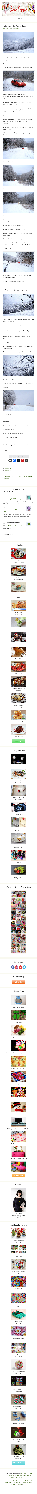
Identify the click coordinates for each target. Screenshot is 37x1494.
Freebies (25, 1484)
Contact (30, 1473)
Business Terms (18, 1477)
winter (9, 468)
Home (20, 1482)
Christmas (18, 1481)
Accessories (15, 1482)
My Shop (25, 1477)
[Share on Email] (26, 461)
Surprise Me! (18, 1175)
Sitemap (12, 1477)
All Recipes (18, 741)
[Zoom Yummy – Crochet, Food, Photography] (18, 9)
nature (6, 468)
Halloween (29, 1482)
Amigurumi (19, 1484)
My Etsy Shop (19, 982)
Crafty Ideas (16, 1475)
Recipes (29, 1475)
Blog (22, 1473)
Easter (24, 1482)
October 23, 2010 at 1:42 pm (14, 525)
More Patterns (18, 1463)
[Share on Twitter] (18, 461)
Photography (23, 1475)
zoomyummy (11, 507)
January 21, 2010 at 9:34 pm (14, 499)
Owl (14, 1481)
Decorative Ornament (27, 1481)
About (25, 1473)
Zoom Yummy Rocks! (25, 476)
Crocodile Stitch (8, 1482)
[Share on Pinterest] (22, 461)
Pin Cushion (13, 1484)
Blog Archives (9, 1475)
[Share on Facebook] (14, 461)
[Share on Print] (10, 461)
